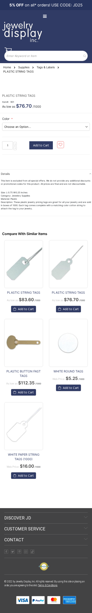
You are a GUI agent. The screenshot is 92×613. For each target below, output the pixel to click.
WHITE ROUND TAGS (68, 371)
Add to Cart (25, 309)
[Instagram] (26, 551)
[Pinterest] (19, 551)
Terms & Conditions (47, 585)
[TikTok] (32, 551)
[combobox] (46, 56)
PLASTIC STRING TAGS (23, 292)
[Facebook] (6, 551)
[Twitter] (13, 551)
